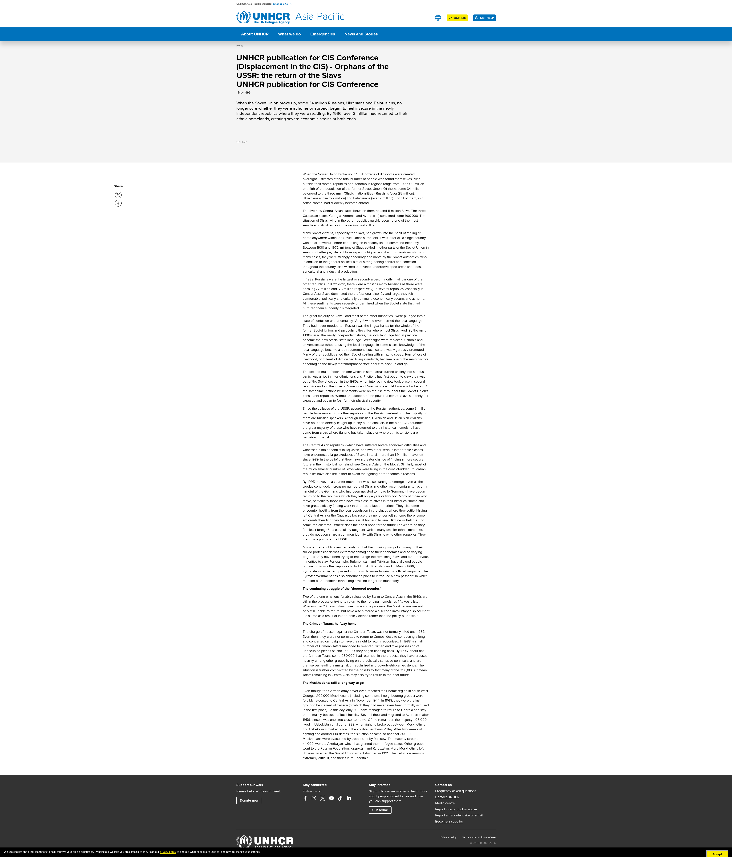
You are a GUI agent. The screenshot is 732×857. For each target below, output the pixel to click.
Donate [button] (460, 18)
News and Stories (361, 34)
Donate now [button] (249, 800)
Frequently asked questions (455, 791)
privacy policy (168, 852)
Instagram (313, 798)
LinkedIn (349, 798)
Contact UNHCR (447, 797)
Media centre (445, 803)
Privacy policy (449, 837)
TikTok (340, 798)
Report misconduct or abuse (456, 809)
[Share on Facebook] (118, 203)
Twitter (322, 798)
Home (239, 45)
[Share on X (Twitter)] (118, 195)
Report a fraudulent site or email (459, 815)
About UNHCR (255, 34)
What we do (289, 34)
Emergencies (322, 34)
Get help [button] (487, 18)
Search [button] (426, 17)
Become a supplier (449, 821)
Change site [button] (280, 4)
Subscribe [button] (380, 809)
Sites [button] (438, 17)
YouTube (331, 798)
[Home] (263, 18)
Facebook (305, 798)
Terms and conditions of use (479, 837)
